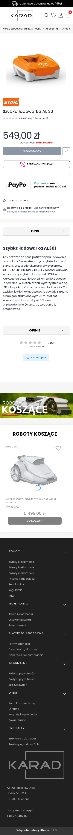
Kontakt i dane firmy (22, 703)
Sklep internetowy (35, 830)
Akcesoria (51, 28)
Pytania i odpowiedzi (22, 579)
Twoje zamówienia (21, 614)
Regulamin (15, 590)
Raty (11, 596)
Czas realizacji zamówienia (26, 655)
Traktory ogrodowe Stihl (24, 744)
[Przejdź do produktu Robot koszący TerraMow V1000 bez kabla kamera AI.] (35, 469)
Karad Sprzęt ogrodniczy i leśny (22, 28)
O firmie (14, 709)
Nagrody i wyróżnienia (23, 714)
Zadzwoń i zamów (40, 164)
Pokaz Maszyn (18, 720)
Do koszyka (34, 521)
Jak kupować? (18, 685)
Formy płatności (19, 644)
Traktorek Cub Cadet (22, 738)
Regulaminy (16, 584)
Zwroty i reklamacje (21, 562)
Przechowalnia (18, 625)
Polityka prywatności (22, 673)
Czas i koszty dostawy (23, 649)
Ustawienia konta (20, 620)
